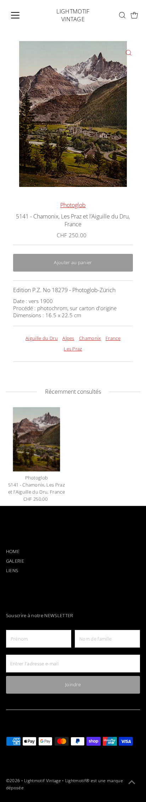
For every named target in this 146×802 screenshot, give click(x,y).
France (113, 338)
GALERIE (15, 561)
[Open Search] (122, 15)
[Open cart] (134, 15)
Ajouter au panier (73, 263)
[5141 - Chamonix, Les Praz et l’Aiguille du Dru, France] (36, 439)
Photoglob (73, 205)
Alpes (68, 338)
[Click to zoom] (128, 53)
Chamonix (90, 338)
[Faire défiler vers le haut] (132, 782)
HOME (12, 551)
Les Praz (73, 349)
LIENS (12, 571)
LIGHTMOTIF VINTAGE (72, 15)
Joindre (73, 685)
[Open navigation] (22, 15)
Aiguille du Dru (42, 338)
